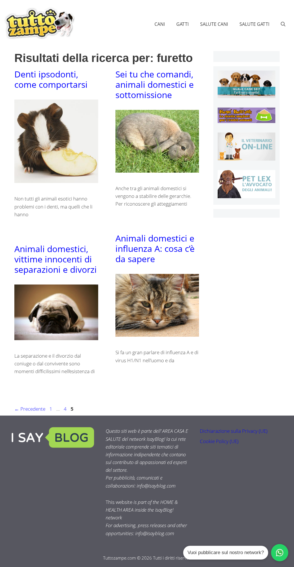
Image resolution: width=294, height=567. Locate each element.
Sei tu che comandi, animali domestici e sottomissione (154, 84)
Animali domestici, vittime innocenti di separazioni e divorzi (55, 259)
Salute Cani (214, 24)
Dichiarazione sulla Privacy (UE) (234, 431)
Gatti (182, 24)
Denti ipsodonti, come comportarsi (51, 79)
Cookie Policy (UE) (219, 441)
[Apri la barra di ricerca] (283, 24)
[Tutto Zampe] (39, 23)
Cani (159, 24)
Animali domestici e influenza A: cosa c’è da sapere (155, 248)
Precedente (29, 409)
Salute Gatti (254, 24)
